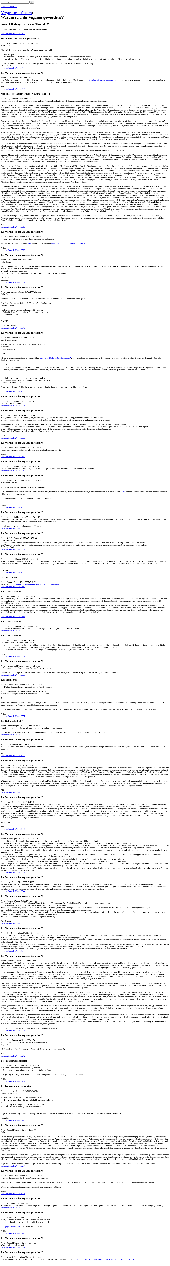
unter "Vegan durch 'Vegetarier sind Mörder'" (69, 243)
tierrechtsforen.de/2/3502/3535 (13, 438)
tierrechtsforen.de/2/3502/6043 (13, 328)
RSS (15, 7)
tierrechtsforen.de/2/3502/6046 (13, 923)
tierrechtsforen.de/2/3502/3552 (13, 656)
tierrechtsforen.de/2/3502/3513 (13, 227)
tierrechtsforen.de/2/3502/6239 (13, 951)
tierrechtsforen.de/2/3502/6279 (13, 1247)
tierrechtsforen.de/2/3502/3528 (13, 250)
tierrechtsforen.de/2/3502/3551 (13, 549)
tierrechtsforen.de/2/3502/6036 (13, 829)
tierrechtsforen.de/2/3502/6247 (13, 1081)
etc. (19, 1227)
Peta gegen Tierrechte (9, 1227)
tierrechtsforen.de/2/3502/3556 (13, 675)
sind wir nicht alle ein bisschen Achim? (55, 358)
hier (29, 243)
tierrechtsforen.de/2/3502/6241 (13, 1031)
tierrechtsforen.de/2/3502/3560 (13, 587)
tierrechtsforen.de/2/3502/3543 (13, 471)
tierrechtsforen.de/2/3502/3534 (13, 406)
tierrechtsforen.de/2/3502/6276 (13, 1194)
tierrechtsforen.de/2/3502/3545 (13, 507)
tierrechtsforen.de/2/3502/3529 (13, 391)
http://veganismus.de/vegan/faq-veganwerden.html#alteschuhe (34, 584)
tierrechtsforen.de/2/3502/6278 (13, 1233)
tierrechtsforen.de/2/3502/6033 (13, 756)
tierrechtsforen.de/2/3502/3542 (13, 457)
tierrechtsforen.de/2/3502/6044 (13, 891)
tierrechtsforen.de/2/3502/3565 (13, 631)
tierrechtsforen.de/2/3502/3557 (13, 716)
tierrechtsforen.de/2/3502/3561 (13, 617)
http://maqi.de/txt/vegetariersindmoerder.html (102, 80)
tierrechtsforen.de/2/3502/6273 (13, 1120)
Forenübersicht (7, 7)
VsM (124, 492)
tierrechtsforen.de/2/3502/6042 (13, 282)
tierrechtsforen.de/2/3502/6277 (13, 1208)
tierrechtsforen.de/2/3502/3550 (13, 528)
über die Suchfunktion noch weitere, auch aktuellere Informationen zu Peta (105, 1259)
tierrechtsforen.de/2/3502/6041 (13, 873)
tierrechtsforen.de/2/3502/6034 (13, 792)
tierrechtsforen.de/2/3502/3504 (13, 68)
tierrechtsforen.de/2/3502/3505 (13, 89)
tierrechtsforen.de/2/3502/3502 (13, 34)
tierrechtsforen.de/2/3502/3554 (13, 573)
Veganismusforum (16, 12)
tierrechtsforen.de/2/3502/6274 (13, 1166)
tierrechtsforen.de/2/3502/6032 (13, 735)
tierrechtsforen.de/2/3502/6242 (13, 1056)
